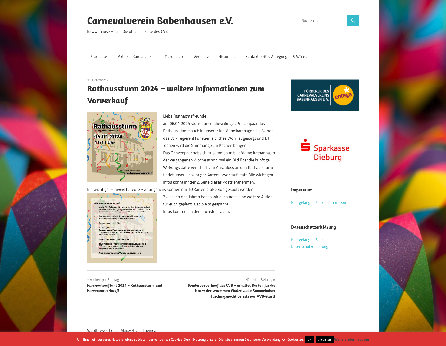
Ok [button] (309, 339)
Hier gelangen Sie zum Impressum (319, 202)
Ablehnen (324, 339)
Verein (199, 57)
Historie (225, 57)
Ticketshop (174, 57)
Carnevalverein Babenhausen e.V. (160, 20)
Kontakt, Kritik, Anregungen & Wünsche (278, 57)
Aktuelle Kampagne (134, 57)
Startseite (98, 57)
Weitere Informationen (351, 339)
